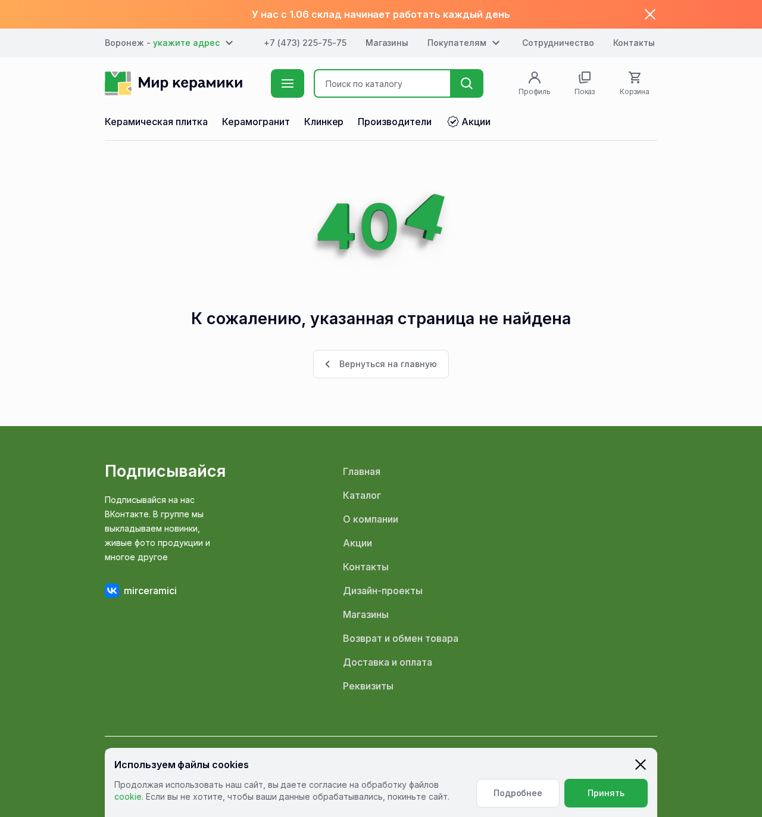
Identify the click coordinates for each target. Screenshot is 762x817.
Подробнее (518, 793)
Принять (606, 793)
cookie (128, 796)
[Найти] (466, 83)
